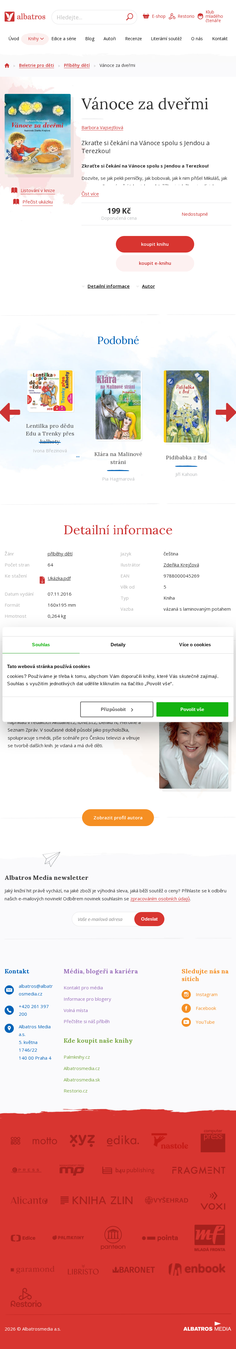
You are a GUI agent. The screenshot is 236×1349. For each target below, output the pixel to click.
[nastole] (170, 1141)
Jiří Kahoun (186, 474)
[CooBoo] (15, 1141)
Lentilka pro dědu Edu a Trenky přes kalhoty (50, 433)
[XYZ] (82, 1141)
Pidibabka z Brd (186, 457)
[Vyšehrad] (167, 1200)
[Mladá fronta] (209, 1238)
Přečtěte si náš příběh (87, 1021)
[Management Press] (71, 1170)
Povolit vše (192, 709)
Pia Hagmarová (118, 479)
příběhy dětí (60, 554)
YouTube (205, 1022)
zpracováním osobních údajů (160, 898)
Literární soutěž (166, 38)
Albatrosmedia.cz (82, 1068)
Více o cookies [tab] (194, 644)
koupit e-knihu (155, 263)
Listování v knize (38, 190)
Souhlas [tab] (41, 644)
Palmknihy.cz (77, 1057)
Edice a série (63, 38)
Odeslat (149, 919)
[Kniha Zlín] (96, 1200)
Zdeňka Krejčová (181, 565)
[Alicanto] (29, 1200)
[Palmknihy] (68, 1238)
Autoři (110, 38)
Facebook (206, 1008)
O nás (197, 38)
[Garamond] (33, 1269)
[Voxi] (213, 1200)
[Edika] (123, 1141)
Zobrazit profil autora (118, 817)
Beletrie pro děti (36, 65)
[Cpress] (26, 1170)
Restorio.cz (76, 1091)
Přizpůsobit (113, 709)
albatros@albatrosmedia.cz (36, 990)
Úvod (14, 38)
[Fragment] (198, 1170)
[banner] (25, 18)
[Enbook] (197, 1269)
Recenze (133, 38)
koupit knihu (155, 244)
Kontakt (220, 38)
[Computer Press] (213, 1141)
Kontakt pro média (83, 987)
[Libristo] (83, 1269)
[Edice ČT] (23, 1238)
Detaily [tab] (118, 644)
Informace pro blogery (87, 999)
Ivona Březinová (50, 450)
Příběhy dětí (77, 65)
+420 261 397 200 (34, 1010)
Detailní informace (109, 286)
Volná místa (76, 1010)
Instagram (207, 994)
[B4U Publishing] (128, 1170)
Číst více (90, 194)
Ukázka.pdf (59, 578)
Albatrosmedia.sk (82, 1079)
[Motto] (44, 1141)
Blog (89, 38)
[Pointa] (160, 1238)
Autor (148, 286)
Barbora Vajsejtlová (102, 127)
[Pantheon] (113, 1238)
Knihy (34, 38)
